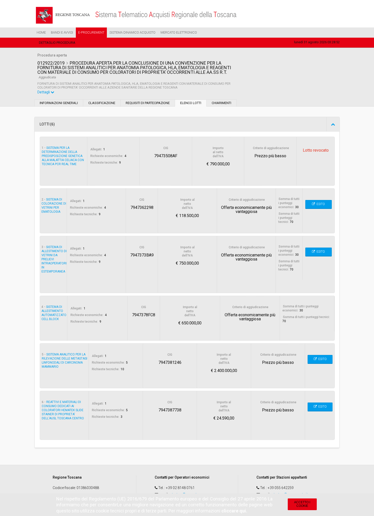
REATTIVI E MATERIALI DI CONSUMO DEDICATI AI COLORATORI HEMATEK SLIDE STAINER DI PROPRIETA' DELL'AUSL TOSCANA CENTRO (63, 410)
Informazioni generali (59, 103)
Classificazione (101, 103)
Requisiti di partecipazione (148, 103)
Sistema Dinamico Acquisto (132, 32)
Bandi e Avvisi (62, 32)
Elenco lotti (190, 103)
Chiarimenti (221, 103)
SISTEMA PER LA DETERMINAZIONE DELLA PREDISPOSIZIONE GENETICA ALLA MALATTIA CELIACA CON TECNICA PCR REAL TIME (63, 156)
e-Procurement (91, 32)
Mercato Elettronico (179, 32)
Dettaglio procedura (57, 43)
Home (41, 32)
